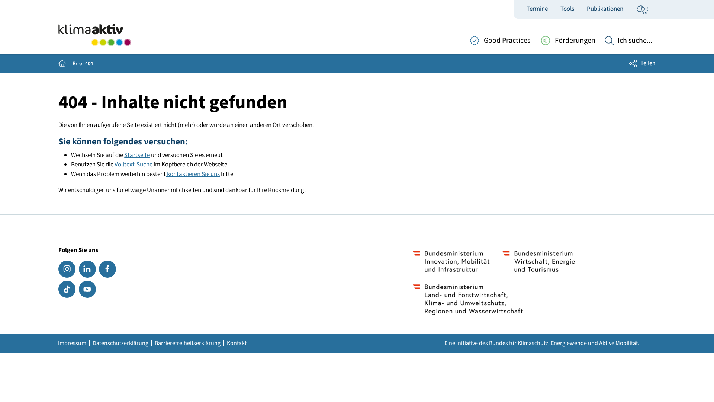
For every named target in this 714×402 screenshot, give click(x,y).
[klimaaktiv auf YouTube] (87, 289)
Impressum (72, 343)
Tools (567, 8)
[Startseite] (94, 35)
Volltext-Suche (133, 164)
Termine (537, 8)
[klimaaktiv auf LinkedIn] (87, 269)
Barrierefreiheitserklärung (188, 343)
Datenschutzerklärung (120, 343)
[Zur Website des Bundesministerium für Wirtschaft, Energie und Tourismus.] (538, 261)
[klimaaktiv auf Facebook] (107, 269)
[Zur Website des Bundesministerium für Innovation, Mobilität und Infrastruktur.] (451, 261)
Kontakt (237, 343)
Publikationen (605, 8)
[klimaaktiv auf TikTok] (66, 289)
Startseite (137, 155)
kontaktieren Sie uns (193, 174)
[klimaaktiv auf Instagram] (66, 269)
